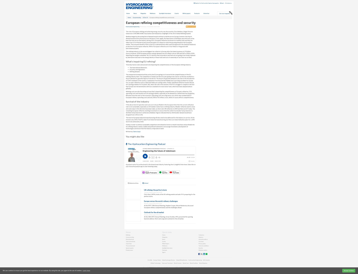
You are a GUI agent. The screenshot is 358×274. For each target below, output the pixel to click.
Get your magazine (224, 13)
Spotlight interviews (165, 13)
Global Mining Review (181, 260)
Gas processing (130, 237)
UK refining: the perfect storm (155, 190)
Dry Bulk (150, 260)
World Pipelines (203, 263)
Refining (128, 235)
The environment (130, 246)
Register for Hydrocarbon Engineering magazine (207, 3)
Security (201, 248)
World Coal (186, 263)
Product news (129, 250)
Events (177, 13)
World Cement (178, 263)
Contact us (229, 3)
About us (201, 237)
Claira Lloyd (136, 131)
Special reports (130, 248)
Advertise (206, 13)
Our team (201, 241)
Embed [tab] (146, 183)
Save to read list (191, 26)
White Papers (165, 243)
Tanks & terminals (130, 241)
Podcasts (197, 13)
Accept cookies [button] (349, 270)
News (163, 239)
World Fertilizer (194, 263)
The (146, 144)
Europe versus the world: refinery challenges (161, 201)
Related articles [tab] (134, 183)
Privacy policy (202, 243)
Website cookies (203, 250)
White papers (186, 13)
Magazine (143, 13)
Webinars (152, 13)
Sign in (222, 3)
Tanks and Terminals (167, 263)
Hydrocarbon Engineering (132, 26)
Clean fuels (129, 243)
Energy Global (157, 260)
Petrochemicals (130, 239)
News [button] (135, 13)
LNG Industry (206, 260)
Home (128, 13)
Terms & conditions (204, 246)
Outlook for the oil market (154, 212)
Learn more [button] (86, 270)
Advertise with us (203, 239)
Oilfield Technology (155, 263)
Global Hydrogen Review (168, 260)
